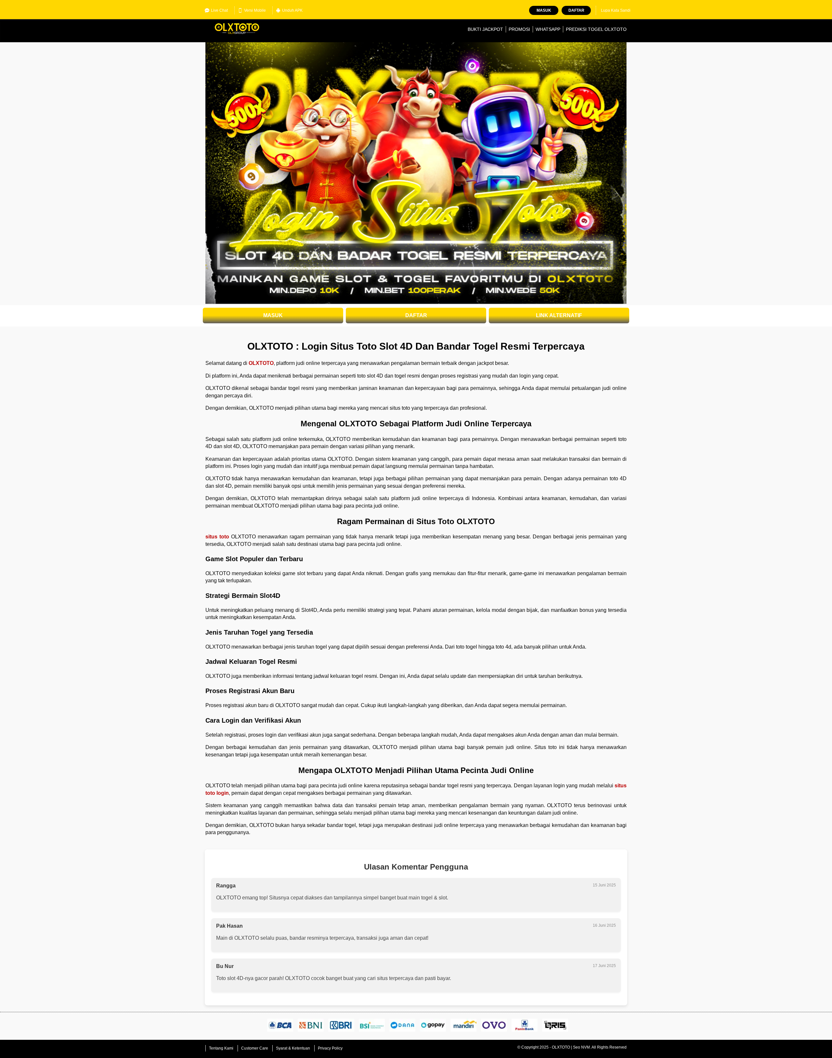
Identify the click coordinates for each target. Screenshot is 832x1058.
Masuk (544, 10)
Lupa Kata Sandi (615, 10)
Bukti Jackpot (485, 29)
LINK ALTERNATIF (559, 315)
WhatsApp (548, 29)
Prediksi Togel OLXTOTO (596, 29)
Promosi (519, 29)
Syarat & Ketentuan (293, 1048)
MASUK (273, 315)
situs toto (217, 536)
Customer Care (254, 1048)
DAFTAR (416, 315)
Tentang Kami (221, 1048)
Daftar (576, 10)
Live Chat (219, 10)
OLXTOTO (261, 363)
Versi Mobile (255, 10)
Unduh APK (292, 10)
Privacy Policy (330, 1048)
